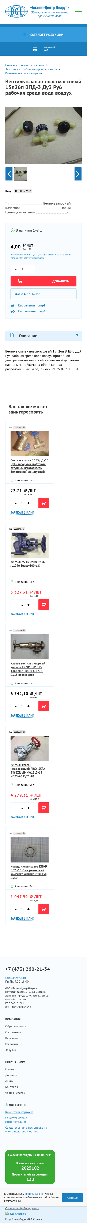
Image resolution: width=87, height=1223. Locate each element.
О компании (13, 1032)
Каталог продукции (47, 35)
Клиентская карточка (19, 1112)
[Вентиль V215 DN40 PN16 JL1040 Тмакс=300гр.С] (29, 545)
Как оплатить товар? (31, 305)
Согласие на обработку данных (22, 1208)
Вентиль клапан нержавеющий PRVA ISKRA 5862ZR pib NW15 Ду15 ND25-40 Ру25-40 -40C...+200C (28, 770)
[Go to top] (75, 1213)
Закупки (10, 1050)
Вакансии (11, 1038)
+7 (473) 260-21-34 (27, 969)
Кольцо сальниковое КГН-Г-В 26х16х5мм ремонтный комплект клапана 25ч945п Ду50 (29, 872)
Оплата (10, 1069)
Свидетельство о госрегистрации (16, 1120)
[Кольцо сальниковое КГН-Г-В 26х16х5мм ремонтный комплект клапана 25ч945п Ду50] (29, 849)
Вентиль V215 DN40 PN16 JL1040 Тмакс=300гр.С (28, 564)
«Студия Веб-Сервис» (30, 1219)
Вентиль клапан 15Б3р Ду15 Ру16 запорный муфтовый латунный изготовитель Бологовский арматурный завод (29, 466)
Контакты (11, 1087)
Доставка (11, 1075)
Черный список (15, 1093)
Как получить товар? (31, 311)
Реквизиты (12, 1044)
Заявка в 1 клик (27, 294)
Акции (9, 1081)
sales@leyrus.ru (15, 978)
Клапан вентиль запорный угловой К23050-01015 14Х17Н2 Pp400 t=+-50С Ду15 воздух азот (28, 669)
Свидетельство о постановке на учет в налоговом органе (26, 1129)
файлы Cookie (34, 1193)
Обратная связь (15, 1026)
